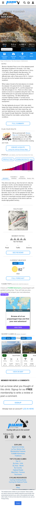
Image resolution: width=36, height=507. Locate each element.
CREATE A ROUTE (18, 148)
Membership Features (18, 451)
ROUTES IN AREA (22, 57)
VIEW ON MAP (18, 372)
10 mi (3, 338)
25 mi (8, 338)
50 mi (13, 338)
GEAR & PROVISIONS (22, 177)
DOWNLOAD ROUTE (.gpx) (24, 159)
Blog (18, 487)
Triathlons (18, 456)
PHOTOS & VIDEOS (4, 57)
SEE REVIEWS (18, 252)
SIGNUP (18, 402)
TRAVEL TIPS (30, 178)
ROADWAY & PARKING (13, 177)
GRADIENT (6, 178)
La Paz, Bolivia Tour (18, 449)
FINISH (29, 338)
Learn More (4, 295)
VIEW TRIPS (18, 327)
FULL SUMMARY (18, 123)
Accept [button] (18, 503)
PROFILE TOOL (8, 159)
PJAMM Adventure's (15, 288)
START (23, 338)
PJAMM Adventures (18, 453)
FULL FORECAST (18, 278)
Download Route (13, 57)
